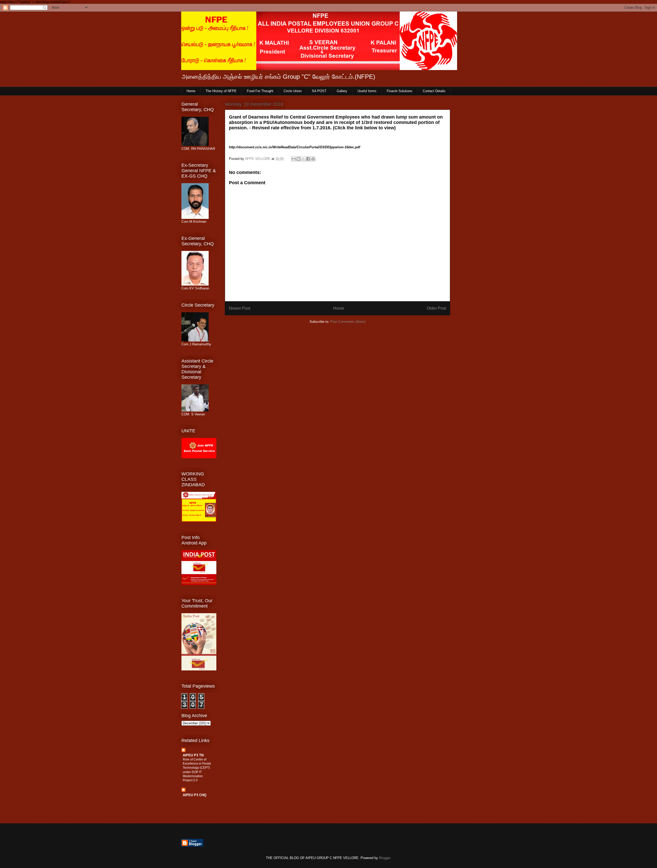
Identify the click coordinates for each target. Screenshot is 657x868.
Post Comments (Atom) (347, 322)
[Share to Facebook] (308, 158)
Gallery (342, 91)
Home (191, 91)
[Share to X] (303, 158)
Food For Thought (260, 91)
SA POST (319, 91)
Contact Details (434, 91)
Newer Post (239, 308)
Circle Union (293, 91)
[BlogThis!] (298, 158)
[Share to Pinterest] (313, 158)
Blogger (384, 858)
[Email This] (293, 158)
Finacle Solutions (399, 91)
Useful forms (367, 91)
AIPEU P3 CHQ (194, 795)
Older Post (436, 308)
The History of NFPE (221, 91)
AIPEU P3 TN (193, 755)
